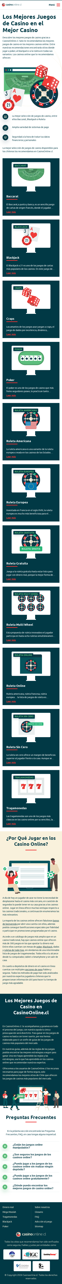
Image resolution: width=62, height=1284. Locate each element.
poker (39, 946)
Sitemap (39, 1226)
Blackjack (47, 946)
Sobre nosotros (42, 1207)
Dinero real (8, 1207)
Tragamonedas (10, 1217)
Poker (5, 1226)
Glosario (39, 1212)
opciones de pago (34, 969)
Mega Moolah (9, 1212)
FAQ (37, 1217)
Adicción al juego (43, 1221)
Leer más (31, 187)
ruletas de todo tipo (14, 950)
